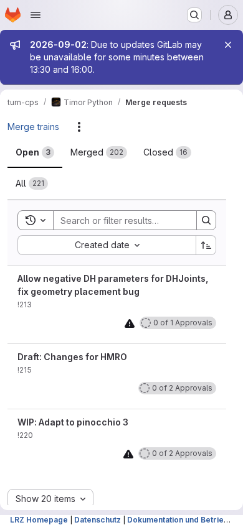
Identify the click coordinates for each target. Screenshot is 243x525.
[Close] (228, 44)
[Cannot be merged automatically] (130, 323)
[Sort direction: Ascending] (206, 245)
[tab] (34, 152)
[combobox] (106, 245)
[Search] (206, 220)
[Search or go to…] (194, 14)
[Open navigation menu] (35, 15)
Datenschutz (97, 519)
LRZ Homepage (39, 519)
